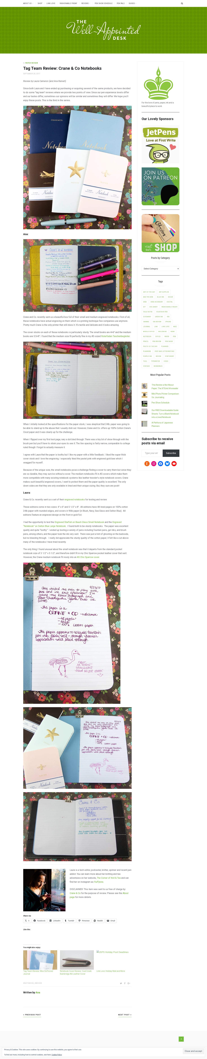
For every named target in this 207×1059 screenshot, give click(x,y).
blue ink (160, 297)
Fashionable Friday (68, 3)
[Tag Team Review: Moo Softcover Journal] (40, 960)
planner (164, 346)
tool (145, 361)
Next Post (124, 1015)
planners (147, 351)
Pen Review (157, 341)
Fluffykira (98, 882)
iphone (168, 321)
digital (170, 302)
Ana (38, 992)
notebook (29, 983)
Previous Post (33, 1015)
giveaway (147, 317)
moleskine (162, 331)
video (166, 361)
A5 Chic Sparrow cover (88, 557)
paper (166, 336)
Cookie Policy (57, 1055)
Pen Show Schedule (104, 3)
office (158, 336)
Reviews (85, 3)
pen (174, 336)
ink (168, 317)
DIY (144, 307)
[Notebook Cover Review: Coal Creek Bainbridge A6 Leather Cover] (77, 960)
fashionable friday (169, 307)
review (39, 983)
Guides (132, 3)
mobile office (148, 331)
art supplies (164, 292)
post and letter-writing (164, 351)
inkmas (146, 321)
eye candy (154, 307)
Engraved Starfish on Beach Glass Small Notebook (79, 522)
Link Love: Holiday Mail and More (111, 971)
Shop (40, 3)
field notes (147, 312)
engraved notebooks (74, 499)
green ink (159, 317)
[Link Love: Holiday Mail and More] (114, 960)
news (173, 331)
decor (170, 297)
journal (146, 326)
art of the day (149, 292)
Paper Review (31, 63)
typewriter (155, 361)
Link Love (51, 3)
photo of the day (150, 346)
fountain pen (162, 312)
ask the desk (148, 297)
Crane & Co (75, 893)
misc (175, 326)
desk (145, 302)
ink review (157, 321)
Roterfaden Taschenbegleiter (115, 336)
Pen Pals (120, 3)
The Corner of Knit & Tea (109, 878)
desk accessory (157, 302)
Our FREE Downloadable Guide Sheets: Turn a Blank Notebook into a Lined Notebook (165, 413)
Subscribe (171, 453)
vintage (146, 366)
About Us (27, 3)
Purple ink (147, 356)
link (156, 326)
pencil (146, 341)
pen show (169, 341)
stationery (169, 356)
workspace (158, 366)
